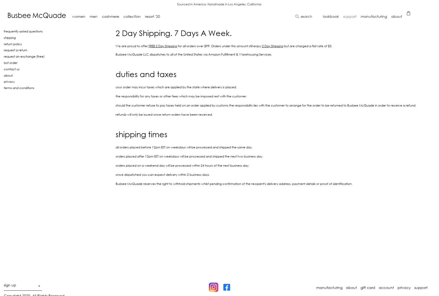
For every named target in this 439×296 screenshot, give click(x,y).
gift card (367, 287)
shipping (10, 37)
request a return (15, 50)
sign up (22, 286)
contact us (12, 69)
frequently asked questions (23, 31)
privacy (9, 81)
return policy (13, 44)
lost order (11, 62)
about (8, 75)
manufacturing (329, 287)
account (386, 287)
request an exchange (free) (24, 56)
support (421, 287)
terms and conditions (19, 87)
